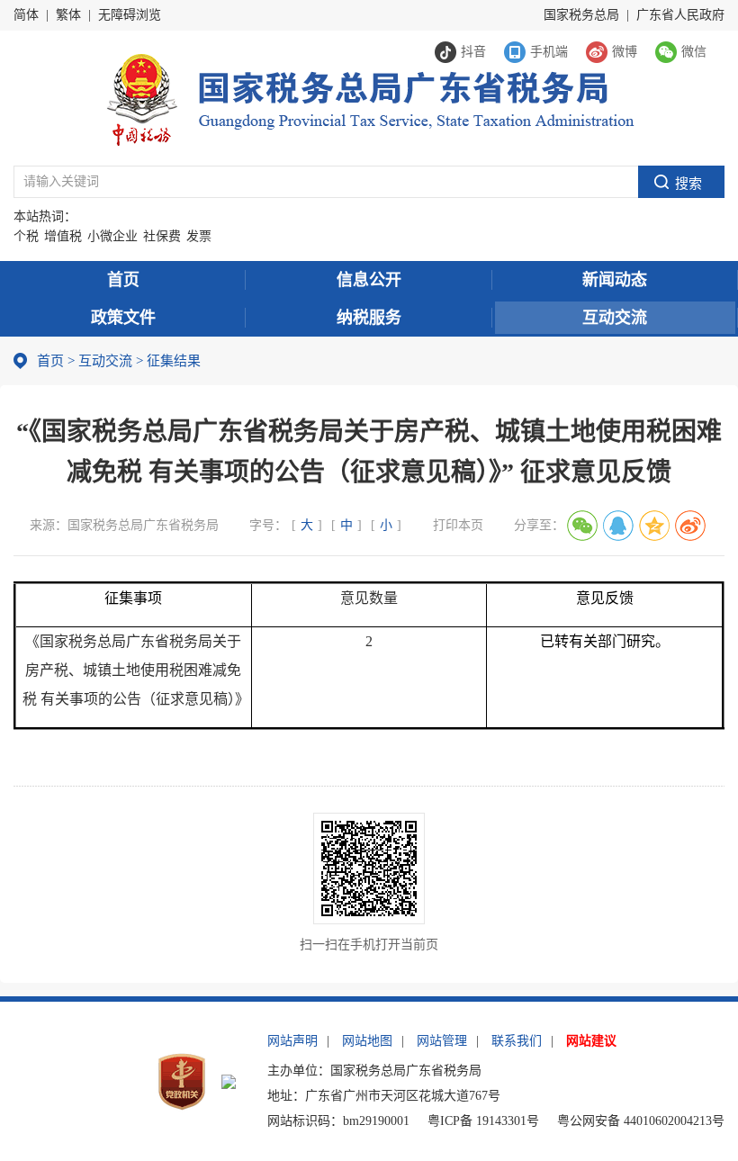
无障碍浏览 (129, 15)
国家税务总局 (581, 15)
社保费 (162, 236)
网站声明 (292, 1041)
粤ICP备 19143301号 (483, 1121)
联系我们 (516, 1041)
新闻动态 (614, 280)
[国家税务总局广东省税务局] (369, 97)
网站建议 (591, 1041)
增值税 (63, 236)
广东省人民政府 (680, 15)
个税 (26, 236)
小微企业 (112, 236)
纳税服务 (369, 318)
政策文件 (123, 318)
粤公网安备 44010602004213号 (640, 1121)
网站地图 (367, 1041)
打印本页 (458, 525)
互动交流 (614, 318)
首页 (123, 280)
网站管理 (442, 1041)
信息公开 (369, 280)
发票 (199, 236)
